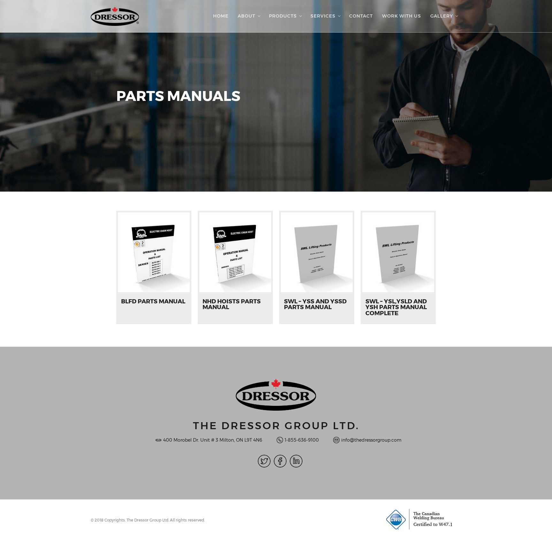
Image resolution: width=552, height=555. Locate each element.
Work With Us (401, 16)
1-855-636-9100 (302, 440)
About (246, 16)
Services (322, 16)
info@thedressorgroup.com (371, 440)
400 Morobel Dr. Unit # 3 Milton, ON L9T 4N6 (212, 440)
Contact (361, 16)
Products (283, 16)
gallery (441, 16)
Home (220, 16)
